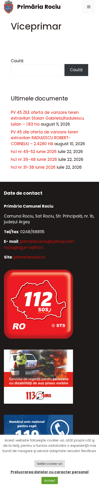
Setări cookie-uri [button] (49, 464)
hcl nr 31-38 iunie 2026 (33, 167)
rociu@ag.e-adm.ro (23, 247)
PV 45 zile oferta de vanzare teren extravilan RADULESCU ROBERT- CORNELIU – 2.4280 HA (44, 138)
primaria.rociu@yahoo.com (47, 241)
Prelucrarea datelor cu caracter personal (50, 472)
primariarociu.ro (29, 257)
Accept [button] (49, 480)
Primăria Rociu (39, 7)
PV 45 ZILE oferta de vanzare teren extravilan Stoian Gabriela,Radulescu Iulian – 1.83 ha (47, 118)
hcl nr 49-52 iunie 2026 (34, 151)
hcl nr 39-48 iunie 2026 (34, 159)
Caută (17, 61)
